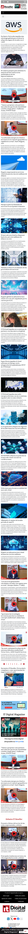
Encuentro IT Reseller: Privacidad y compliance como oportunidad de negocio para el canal (13, 670)
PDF (16, 741)
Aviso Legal (6, 895)
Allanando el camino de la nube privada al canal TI (12, 521)
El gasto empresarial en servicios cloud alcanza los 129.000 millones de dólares (14, 174)
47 (21, 664)
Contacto (6, 901)
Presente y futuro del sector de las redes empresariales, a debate (13, 824)
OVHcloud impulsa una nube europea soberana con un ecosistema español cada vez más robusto (14, 396)
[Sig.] (23, 664)
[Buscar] (3, 2)
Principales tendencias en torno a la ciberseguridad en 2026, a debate (13, 857)
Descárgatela (24, 8)
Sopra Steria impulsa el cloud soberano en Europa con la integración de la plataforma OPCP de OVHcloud (13, 364)
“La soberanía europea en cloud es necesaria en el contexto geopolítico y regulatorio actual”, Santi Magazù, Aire (14, 141)
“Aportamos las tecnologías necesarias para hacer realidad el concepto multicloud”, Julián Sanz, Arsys (13, 617)
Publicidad (21, 901)
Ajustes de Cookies (7, 898)
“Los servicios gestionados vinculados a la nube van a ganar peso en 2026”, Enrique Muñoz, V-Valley (14, 583)
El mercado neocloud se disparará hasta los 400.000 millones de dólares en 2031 (13, 237)
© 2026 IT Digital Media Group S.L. (14, 893)
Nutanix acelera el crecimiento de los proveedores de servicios (14, 269)
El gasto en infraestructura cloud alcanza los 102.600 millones (12, 553)
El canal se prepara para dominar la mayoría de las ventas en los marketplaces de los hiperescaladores (13, 73)
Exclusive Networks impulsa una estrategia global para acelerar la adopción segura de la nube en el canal (12, 39)
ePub (21, 741)
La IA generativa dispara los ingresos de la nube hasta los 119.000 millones (14, 428)
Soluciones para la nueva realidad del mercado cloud (14, 489)
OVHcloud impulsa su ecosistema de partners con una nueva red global (14, 330)
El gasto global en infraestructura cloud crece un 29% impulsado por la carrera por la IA (14, 299)
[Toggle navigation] (3, 12)
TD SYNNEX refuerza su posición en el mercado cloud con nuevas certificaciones (13, 458)
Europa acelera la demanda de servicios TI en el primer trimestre (13, 206)
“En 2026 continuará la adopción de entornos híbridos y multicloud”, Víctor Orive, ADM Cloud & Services (13, 650)
